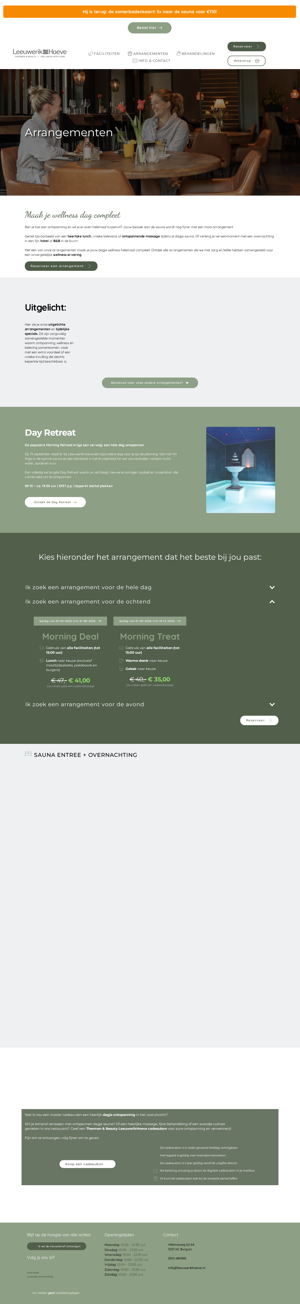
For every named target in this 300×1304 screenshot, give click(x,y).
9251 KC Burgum (180, 1249)
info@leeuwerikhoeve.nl (186, 1268)
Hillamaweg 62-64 (181, 1245)
